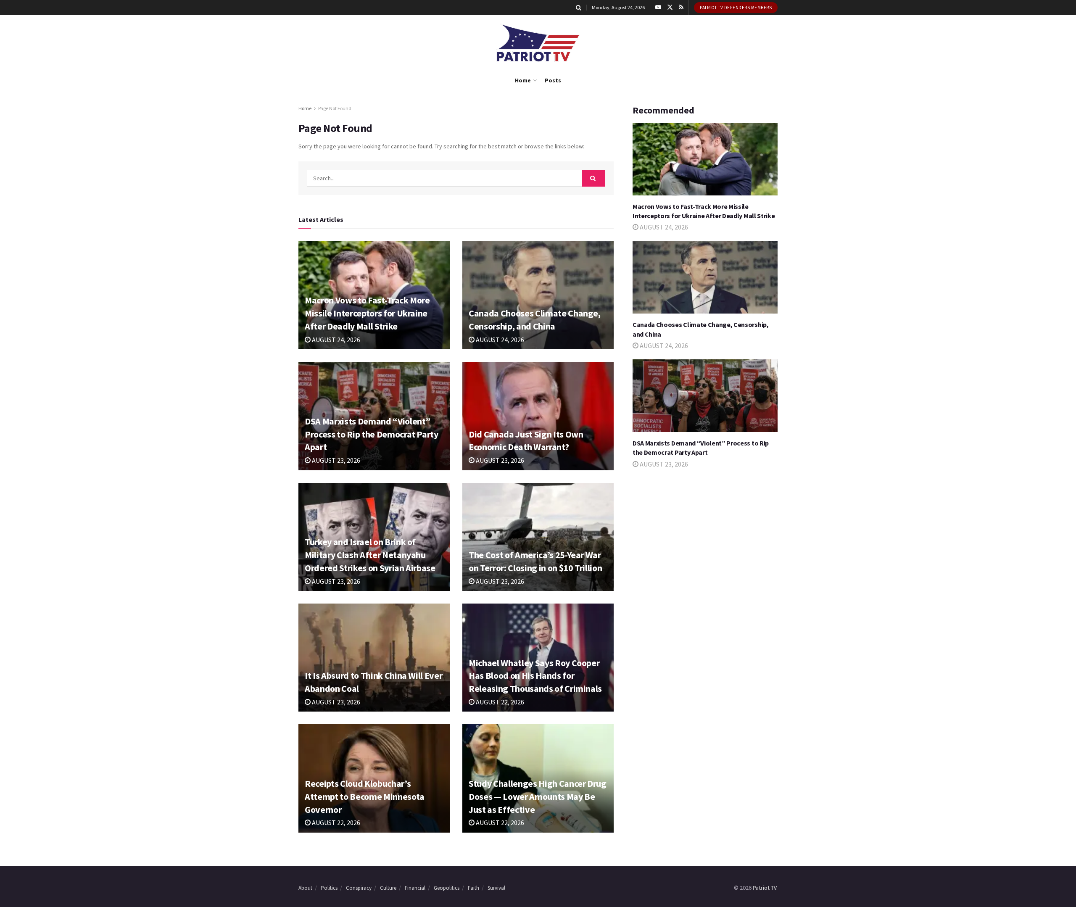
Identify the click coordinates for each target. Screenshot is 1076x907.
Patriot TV (764, 887)
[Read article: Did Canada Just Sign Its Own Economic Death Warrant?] (538, 416)
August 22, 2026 (499, 702)
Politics (329, 887)
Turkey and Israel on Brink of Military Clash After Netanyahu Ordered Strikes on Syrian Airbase (370, 555)
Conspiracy (359, 887)
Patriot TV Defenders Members (736, 8)
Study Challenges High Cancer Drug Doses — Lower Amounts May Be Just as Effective (538, 796)
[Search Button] (578, 8)
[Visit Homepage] (538, 42)
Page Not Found (334, 108)
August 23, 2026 (335, 460)
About (305, 887)
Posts (553, 80)
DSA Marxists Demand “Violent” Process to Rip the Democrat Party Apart (371, 434)
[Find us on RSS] (681, 7)
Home (523, 80)
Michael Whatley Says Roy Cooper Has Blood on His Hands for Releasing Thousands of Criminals (535, 676)
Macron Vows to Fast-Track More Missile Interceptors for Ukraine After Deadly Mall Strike (367, 313)
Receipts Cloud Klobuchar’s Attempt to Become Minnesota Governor (365, 796)
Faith (473, 887)
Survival (496, 887)
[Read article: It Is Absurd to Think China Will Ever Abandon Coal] (374, 658)
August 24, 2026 (335, 339)
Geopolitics (446, 887)
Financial (415, 887)
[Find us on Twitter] (670, 7)
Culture (388, 887)
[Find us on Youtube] (658, 7)
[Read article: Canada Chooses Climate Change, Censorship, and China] (538, 295)
